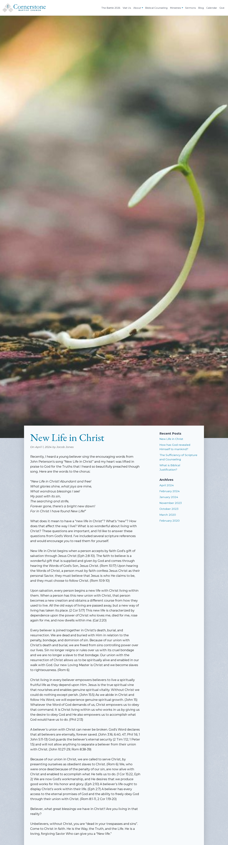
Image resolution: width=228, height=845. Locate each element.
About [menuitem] (137, 7)
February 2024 (169, 491)
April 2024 (166, 485)
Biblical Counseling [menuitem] (156, 7)
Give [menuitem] (221, 7)
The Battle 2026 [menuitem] (110, 7)
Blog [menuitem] (201, 7)
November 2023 (170, 503)
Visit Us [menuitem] (127, 7)
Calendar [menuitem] (211, 7)
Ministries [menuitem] (175, 7)
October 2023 (168, 508)
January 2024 (168, 497)
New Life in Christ (171, 438)
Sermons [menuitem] (190, 7)
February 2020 (169, 520)
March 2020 (167, 514)
